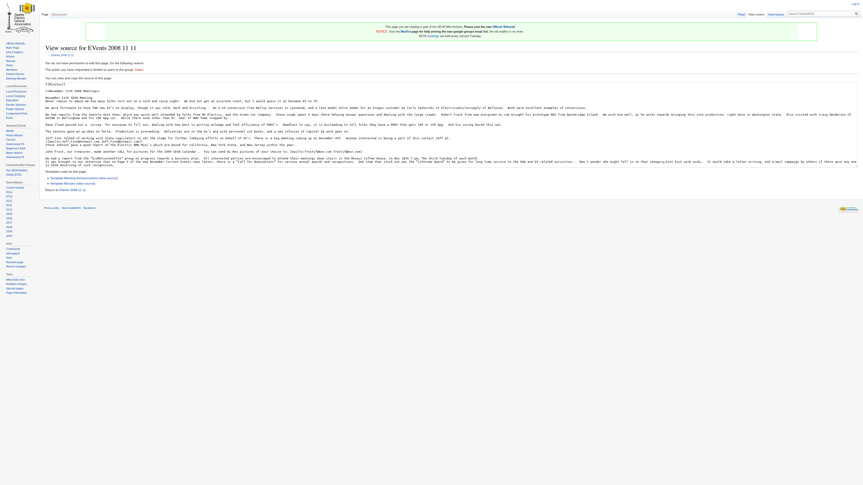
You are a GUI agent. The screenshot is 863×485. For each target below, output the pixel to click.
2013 (9, 196)
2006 (9, 227)
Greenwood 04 (15, 157)
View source (756, 14)
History (10, 56)
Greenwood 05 (15, 144)
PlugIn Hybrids (15, 109)
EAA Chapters (14, 52)
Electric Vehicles (16, 104)
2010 (9, 209)
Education (12, 100)
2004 (9, 236)
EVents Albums (15, 74)
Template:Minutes (62, 183)
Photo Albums (14, 135)
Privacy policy (51, 208)
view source (108, 178)
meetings (433, 36)
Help (9, 257)
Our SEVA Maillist (16, 170)
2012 (9, 201)
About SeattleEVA (71, 208)
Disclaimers (89, 208)
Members (12, 69)
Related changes (16, 284)
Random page (15, 262)
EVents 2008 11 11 (62, 55)
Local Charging (15, 96)
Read (741, 14)
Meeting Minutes (16, 78)
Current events (15, 187)
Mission (11, 61)
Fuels (9, 117)
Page (45, 14)
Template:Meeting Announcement (74, 178)
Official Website (503, 27)
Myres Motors (14, 152)
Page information (16, 292)
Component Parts (16, 113)
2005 (9, 231)
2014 (9, 192)
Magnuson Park (15, 148)
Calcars (11, 139)
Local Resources (16, 91)
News (9, 65)
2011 (9, 205)
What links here (15, 279)
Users (139, 69)
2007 (9, 222)
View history (776, 14)
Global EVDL (14, 174)
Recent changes (16, 266)
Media (10, 130)
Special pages (15, 288)
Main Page (12, 47)
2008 (9, 218)
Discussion (59, 14)
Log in (855, 4)
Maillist (406, 31)
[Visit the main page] (20, 18)
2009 (9, 214)
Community (13, 249)
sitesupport (13, 253)
